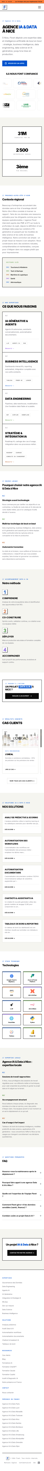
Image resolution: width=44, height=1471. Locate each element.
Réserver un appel (16, 63)
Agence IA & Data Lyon (10, 1408)
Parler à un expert (22, 696)
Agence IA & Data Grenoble (12, 1442)
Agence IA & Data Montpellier (13, 1438)
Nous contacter (8, 1393)
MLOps (5, 1302)
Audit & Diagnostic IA (10, 1378)
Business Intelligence (10, 1313)
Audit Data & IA (8, 1328)
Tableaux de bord (8, 1344)
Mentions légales (10, 1463)
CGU (34, 1463)
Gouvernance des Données (12, 1283)
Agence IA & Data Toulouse (12, 1415)
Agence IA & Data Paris (11, 1404)
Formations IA (7, 1363)
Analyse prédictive (9, 1325)
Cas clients (6, 1355)
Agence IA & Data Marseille (12, 1412)
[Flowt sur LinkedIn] (39, 1463)
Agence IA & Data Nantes (11, 1423)
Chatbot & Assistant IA (10, 1340)
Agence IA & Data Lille (10, 1431)
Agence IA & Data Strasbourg (13, 1435)
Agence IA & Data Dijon (11, 1446)
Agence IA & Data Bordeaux (12, 1427)
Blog (4, 1359)
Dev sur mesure (8, 1306)
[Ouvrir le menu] (39, 7)
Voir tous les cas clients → (22, 781)
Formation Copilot (8, 1374)
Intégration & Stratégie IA (11, 1298)
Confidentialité (25, 1463)
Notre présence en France (12, 1382)
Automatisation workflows (11, 1332)
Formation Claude (8, 1371)
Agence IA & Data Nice (10, 1419)
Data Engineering (8, 1286)
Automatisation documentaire (13, 1336)
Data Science (7, 1309)
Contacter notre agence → (22, 1253)
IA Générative (7, 1294)
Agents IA (6, 1290)
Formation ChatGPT (9, 1367)
